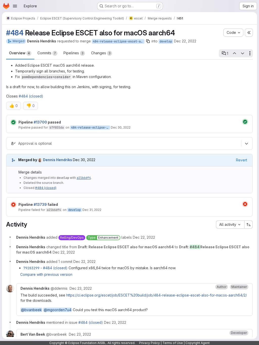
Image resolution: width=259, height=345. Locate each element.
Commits (46, 53)
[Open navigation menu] (15, 6)
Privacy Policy (149, 343)
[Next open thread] (243, 53)
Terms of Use (172, 343)
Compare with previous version (46, 274)
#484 (15, 33)
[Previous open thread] (234, 53)
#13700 (40, 122)
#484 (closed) (31, 96)
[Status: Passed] (13, 122)
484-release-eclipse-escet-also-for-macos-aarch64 (118, 41)
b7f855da (57, 128)
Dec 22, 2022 (185, 41)
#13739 (40, 204)
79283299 (31, 268)
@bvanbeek (31, 310)
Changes (101, 53)
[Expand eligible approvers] (246, 143)
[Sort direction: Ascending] (249, 224)
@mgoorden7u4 (57, 310)
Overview (19, 53)
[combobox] (230, 224)
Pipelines (73, 53)
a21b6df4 (84, 178)
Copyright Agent (197, 343)
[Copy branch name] (148, 41)
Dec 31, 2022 (91, 210)
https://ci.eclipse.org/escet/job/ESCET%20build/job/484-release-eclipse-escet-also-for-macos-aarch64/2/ (156, 295)
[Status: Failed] (13, 205)
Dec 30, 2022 (121, 127)
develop (166, 41)
